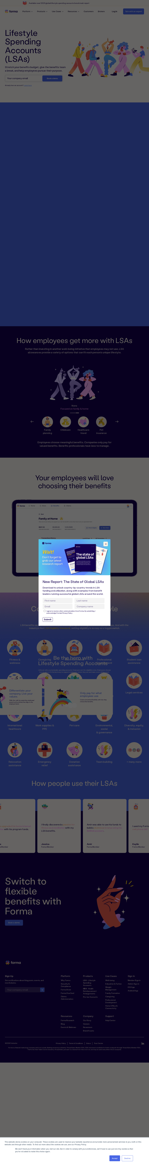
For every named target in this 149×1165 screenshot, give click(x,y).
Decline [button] (127, 1158)
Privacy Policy (67, 613)
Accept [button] (114, 1158)
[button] (105, 544)
